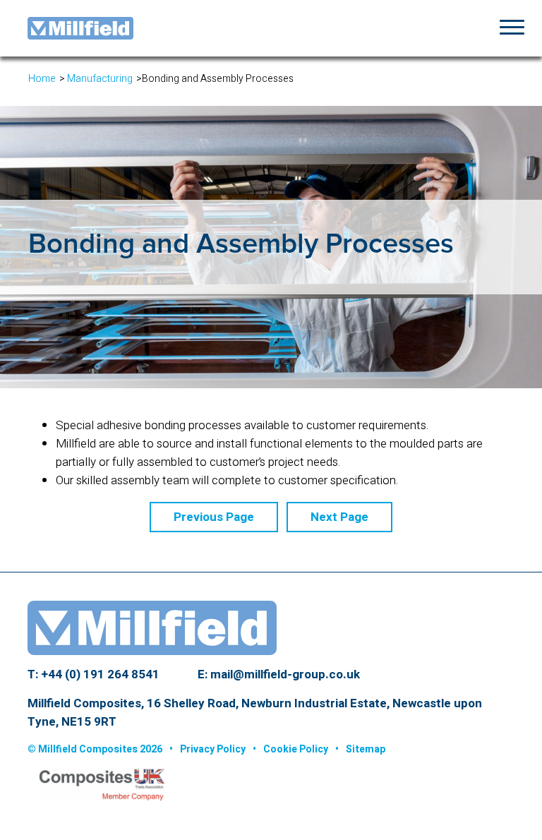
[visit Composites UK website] (96, 789)
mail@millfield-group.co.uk (285, 674)
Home (42, 78)
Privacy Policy (213, 749)
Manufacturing (100, 78)
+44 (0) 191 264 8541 (100, 674)
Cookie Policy (295, 749)
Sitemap (365, 749)
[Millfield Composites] (80, 27)
